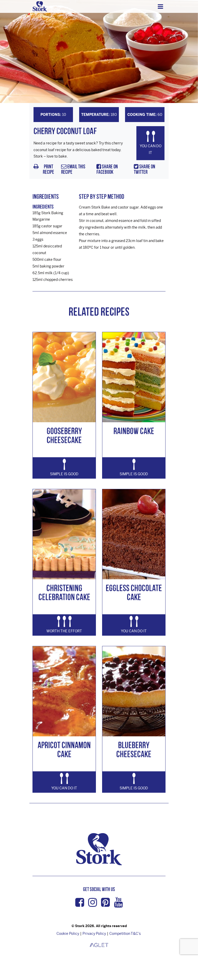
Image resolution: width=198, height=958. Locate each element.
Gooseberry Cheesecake (64, 435)
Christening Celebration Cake (64, 592)
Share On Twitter (144, 169)
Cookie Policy (67, 933)
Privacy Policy (94, 933)
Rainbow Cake (133, 431)
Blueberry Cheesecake (133, 749)
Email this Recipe (73, 169)
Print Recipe (48, 169)
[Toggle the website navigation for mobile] (160, 6)
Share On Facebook (107, 169)
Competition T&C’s (125, 933)
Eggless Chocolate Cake (134, 592)
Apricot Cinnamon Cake (64, 749)
